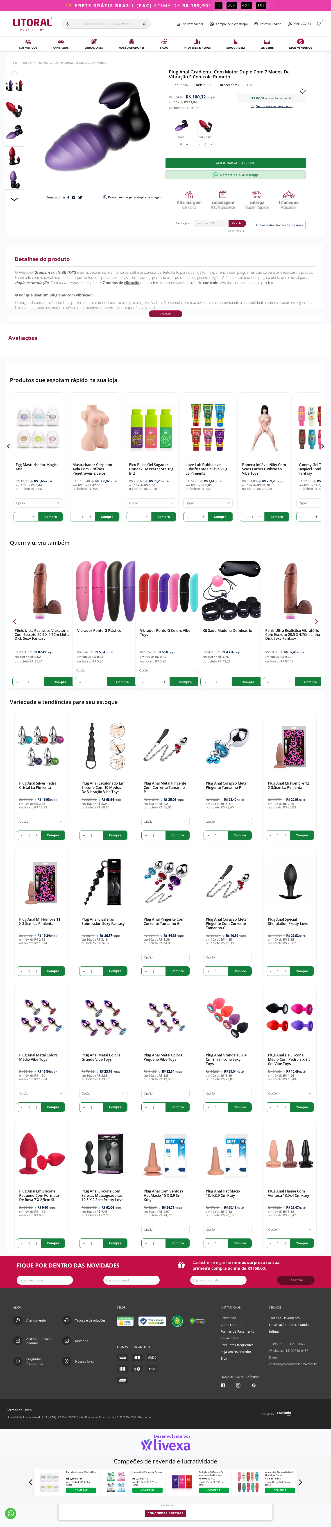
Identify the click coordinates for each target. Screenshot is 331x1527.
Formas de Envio (19, 1410)
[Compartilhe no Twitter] (80, 197)
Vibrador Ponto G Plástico (99, 630)
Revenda (81, 1341)
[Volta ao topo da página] (320, 1293)
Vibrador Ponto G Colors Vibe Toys (165, 632)
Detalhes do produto (42, 259)
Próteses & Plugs (197, 48)
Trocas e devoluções (90, 1320)
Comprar (81, 1490)
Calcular (237, 223)
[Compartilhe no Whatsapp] (74, 197)
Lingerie (267, 48)
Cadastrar (295, 1280)
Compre (60, 682)
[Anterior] (9, 446)
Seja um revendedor (236, 1351)
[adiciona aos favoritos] (302, 91)
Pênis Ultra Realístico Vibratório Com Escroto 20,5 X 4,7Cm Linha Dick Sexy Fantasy (42, 634)
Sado (164, 48)
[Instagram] (239, 1385)
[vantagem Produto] (237, 199)
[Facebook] (223, 1385)
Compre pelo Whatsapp (232, 24)
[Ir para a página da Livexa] (165, 1442)
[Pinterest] (254, 1385)
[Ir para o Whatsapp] (10, 1513)
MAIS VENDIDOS (300, 48)
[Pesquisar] (144, 23)
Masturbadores (131, 48)
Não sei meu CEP (236, 230)
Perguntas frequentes (237, 1345)
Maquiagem (235, 48)
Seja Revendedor (191, 24)
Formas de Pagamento (237, 1331)
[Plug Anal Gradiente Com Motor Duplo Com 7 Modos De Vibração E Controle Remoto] (14, 86)
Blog (224, 1358)
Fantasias (61, 48)
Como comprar (232, 1324)
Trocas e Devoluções (284, 1318)
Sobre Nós (228, 1318)
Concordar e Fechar (165, 1513)
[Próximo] (321, 446)
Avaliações (22, 337)
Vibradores (93, 48)
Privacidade (229, 1338)
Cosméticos (28, 48)
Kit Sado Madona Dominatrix (227, 630)
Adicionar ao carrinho (236, 163)
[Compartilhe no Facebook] (68, 197)
